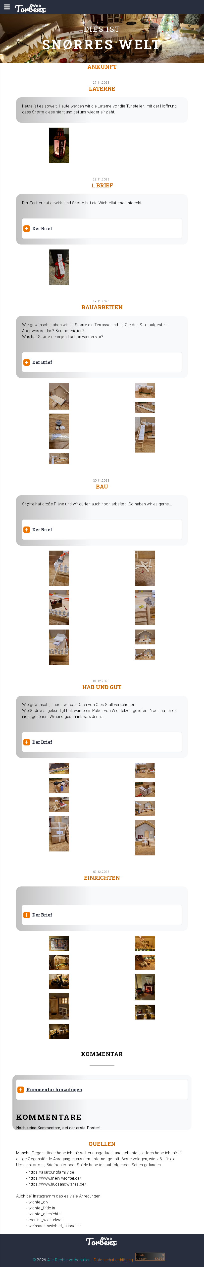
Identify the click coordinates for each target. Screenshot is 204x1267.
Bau (102, 486)
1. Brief (102, 185)
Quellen (102, 1143)
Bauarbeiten (102, 307)
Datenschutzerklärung (113, 1260)
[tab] (102, 228)
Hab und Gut (102, 687)
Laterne (102, 88)
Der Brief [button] (42, 228)
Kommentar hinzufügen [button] (54, 1089)
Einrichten (102, 877)
